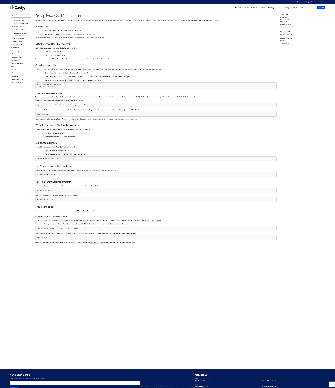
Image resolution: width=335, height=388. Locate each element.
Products (238, 8)
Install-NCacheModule (18, 38)
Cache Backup (16, 73)
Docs (293, 2)
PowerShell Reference (18, 20)
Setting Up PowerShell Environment (20, 30)
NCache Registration (17, 82)
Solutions (246, 8)
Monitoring (15, 76)
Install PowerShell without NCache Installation (21, 34)
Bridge (14, 66)
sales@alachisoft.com (202, 386)
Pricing (286, 8)
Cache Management (17, 44)
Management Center (17, 79)
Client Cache (15, 47)
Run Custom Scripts (285, 31)
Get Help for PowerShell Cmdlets (286, 39)
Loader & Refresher (17, 57)
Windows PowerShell (78, 38)
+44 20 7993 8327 (267, 380)
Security (14, 69)
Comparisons (300, 2)
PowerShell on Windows (18, 26)
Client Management (17, 41)
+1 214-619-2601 (200, 380)
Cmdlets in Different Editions (20, 23)
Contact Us (322, 2)
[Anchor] (34, 26)
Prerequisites (283, 17)
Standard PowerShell (285, 24)
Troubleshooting (284, 43)
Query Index (15, 54)
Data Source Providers (18, 60)
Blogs (307, 2)
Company (271, 8)
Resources (263, 8)
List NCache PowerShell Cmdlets (286, 35)
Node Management (17, 51)
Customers (254, 8)
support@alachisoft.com (269, 386)
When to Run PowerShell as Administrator (287, 27)
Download (314, 2)
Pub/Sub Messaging (17, 63)
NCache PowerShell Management (285, 20)
